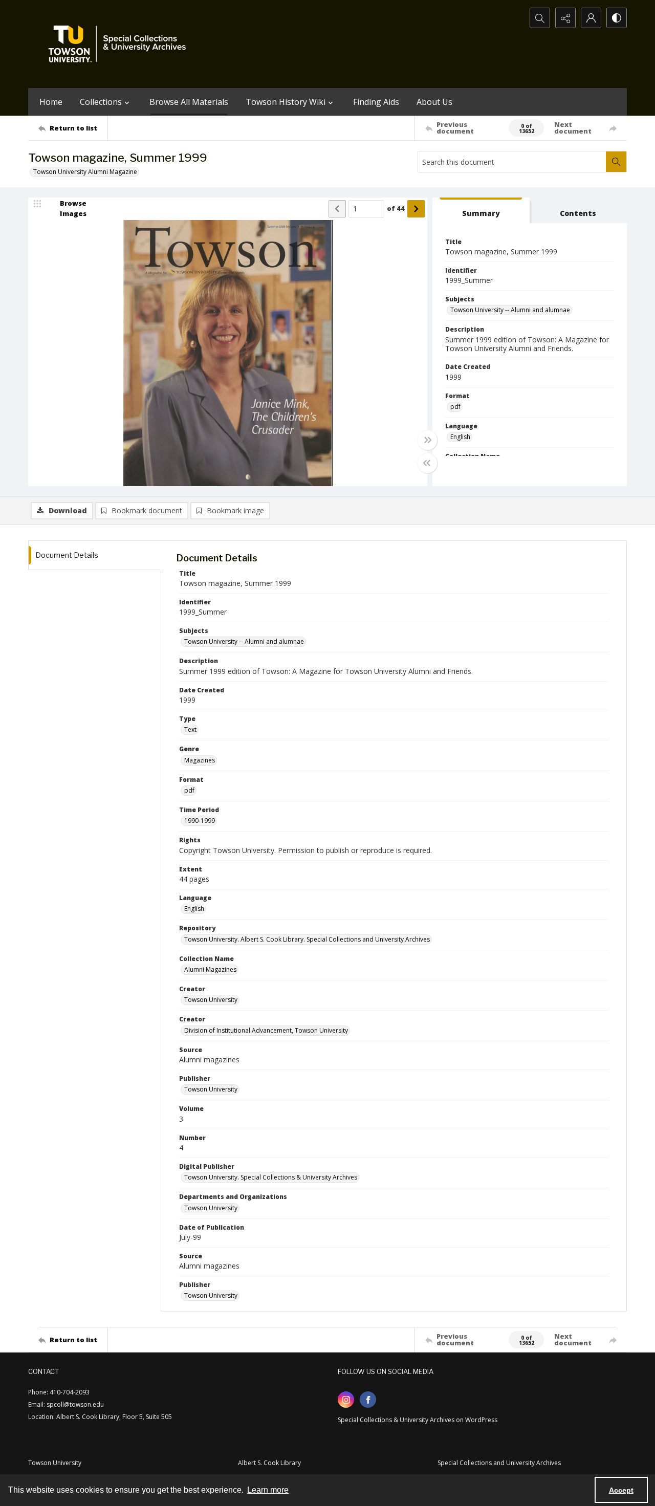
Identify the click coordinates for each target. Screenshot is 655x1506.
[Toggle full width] (427, 440)
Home (50, 101)
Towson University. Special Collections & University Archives (270, 1177)
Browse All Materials (188, 101)
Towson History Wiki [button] (285, 101)
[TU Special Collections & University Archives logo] (120, 44)
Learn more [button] (268, 1490)
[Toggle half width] (427, 463)
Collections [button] (101, 101)
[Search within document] (616, 161)
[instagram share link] (346, 1399)
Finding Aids (376, 101)
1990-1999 (199, 820)
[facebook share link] (368, 1399)
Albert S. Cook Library (269, 1462)
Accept (621, 1490)
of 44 (396, 208)
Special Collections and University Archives (499, 1462)
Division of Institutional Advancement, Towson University (266, 1030)
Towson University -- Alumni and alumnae (510, 309)
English (460, 436)
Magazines (199, 760)
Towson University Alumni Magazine (85, 171)
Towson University (210, 999)
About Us (434, 101)
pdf (455, 406)
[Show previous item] (337, 208)
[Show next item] (416, 208)
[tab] (481, 211)
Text (190, 729)
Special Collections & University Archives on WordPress (417, 1419)
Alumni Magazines (210, 969)
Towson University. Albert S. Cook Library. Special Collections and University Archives (307, 939)
